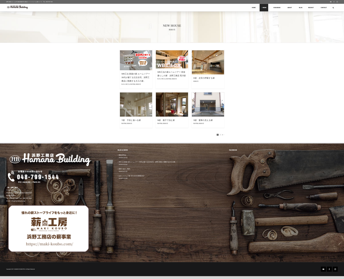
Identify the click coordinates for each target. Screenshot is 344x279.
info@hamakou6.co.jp (18, 201)
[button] (333, 7)
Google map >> (11, 195)
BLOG (123, 84)
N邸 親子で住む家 (166, 120)
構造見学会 (122, 155)
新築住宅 (138, 84)
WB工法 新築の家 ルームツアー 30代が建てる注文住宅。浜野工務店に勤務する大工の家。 (135, 77)
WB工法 (127, 84)
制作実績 (132, 84)
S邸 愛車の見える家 (204, 120)
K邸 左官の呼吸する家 (204, 78)
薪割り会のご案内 (124, 169)
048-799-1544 (49, 1)
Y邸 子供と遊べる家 (131, 120)
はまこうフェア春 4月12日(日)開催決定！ (132, 176)
